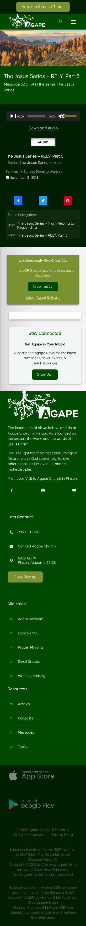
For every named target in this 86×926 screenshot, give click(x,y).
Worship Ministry (31, 675)
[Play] (13, 116)
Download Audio (43, 127)
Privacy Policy (62, 835)
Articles (24, 704)
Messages (26, 732)
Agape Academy (32, 619)
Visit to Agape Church (43, 478)
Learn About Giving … (43, 297)
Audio (43, 142)
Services (12, 171)
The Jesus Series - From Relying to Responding (45, 225)
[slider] (71, 115)
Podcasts (25, 718)
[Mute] (61, 116)
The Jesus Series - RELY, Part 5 (42, 235)
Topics (23, 746)
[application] (43, 116)
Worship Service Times (43, 7)
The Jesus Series (34, 162)
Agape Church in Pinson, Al (49, 830)
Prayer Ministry (30, 647)
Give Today (43, 286)
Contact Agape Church (37, 546)
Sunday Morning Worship (43, 171)
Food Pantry (28, 633)
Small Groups (29, 661)
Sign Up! (45, 374)
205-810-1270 (28, 532)
